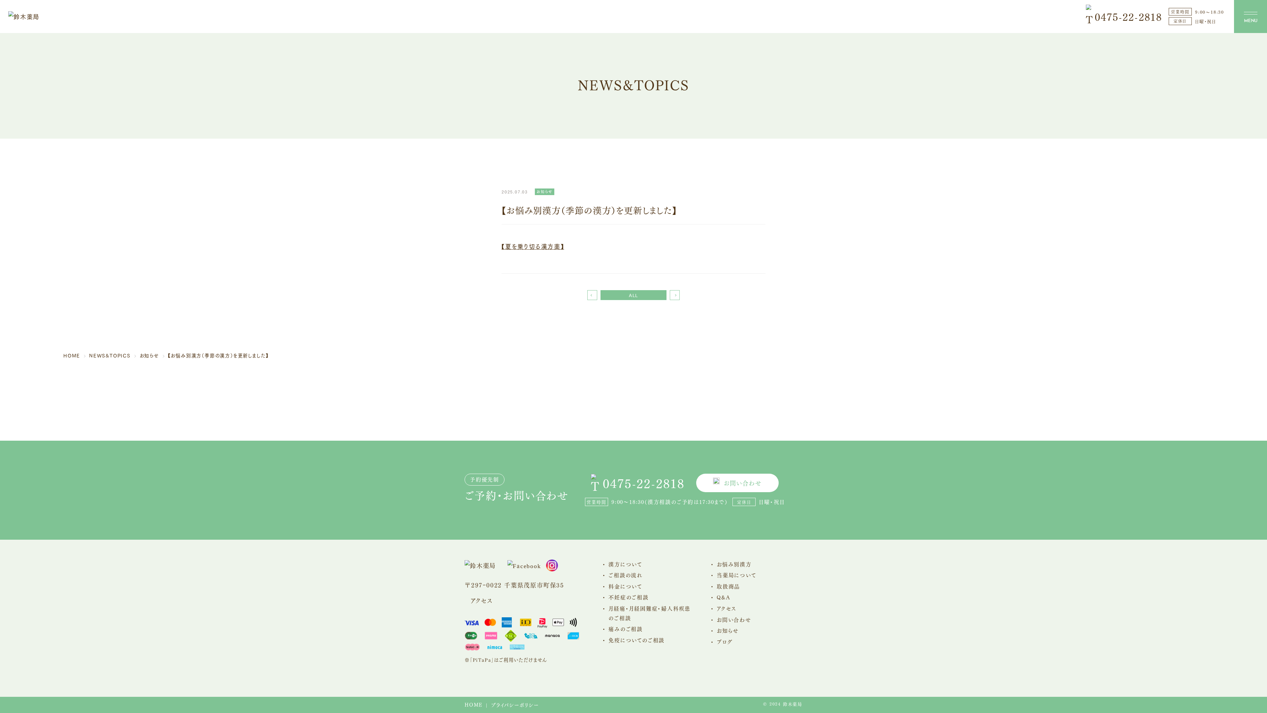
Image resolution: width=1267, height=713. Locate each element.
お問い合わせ (743, 483)
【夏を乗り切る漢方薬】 (533, 246)
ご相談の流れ (625, 575)
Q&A (723, 597)
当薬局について (737, 575)
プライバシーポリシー (515, 705)
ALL (633, 295)
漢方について (625, 564)
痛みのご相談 (625, 629)
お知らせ (728, 630)
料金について (625, 586)
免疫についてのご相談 (636, 640)
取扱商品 (728, 586)
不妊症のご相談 (628, 597)
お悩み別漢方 (734, 564)
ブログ (724, 641)
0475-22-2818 (1128, 16)
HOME (474, 704)
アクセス (482, 600)
